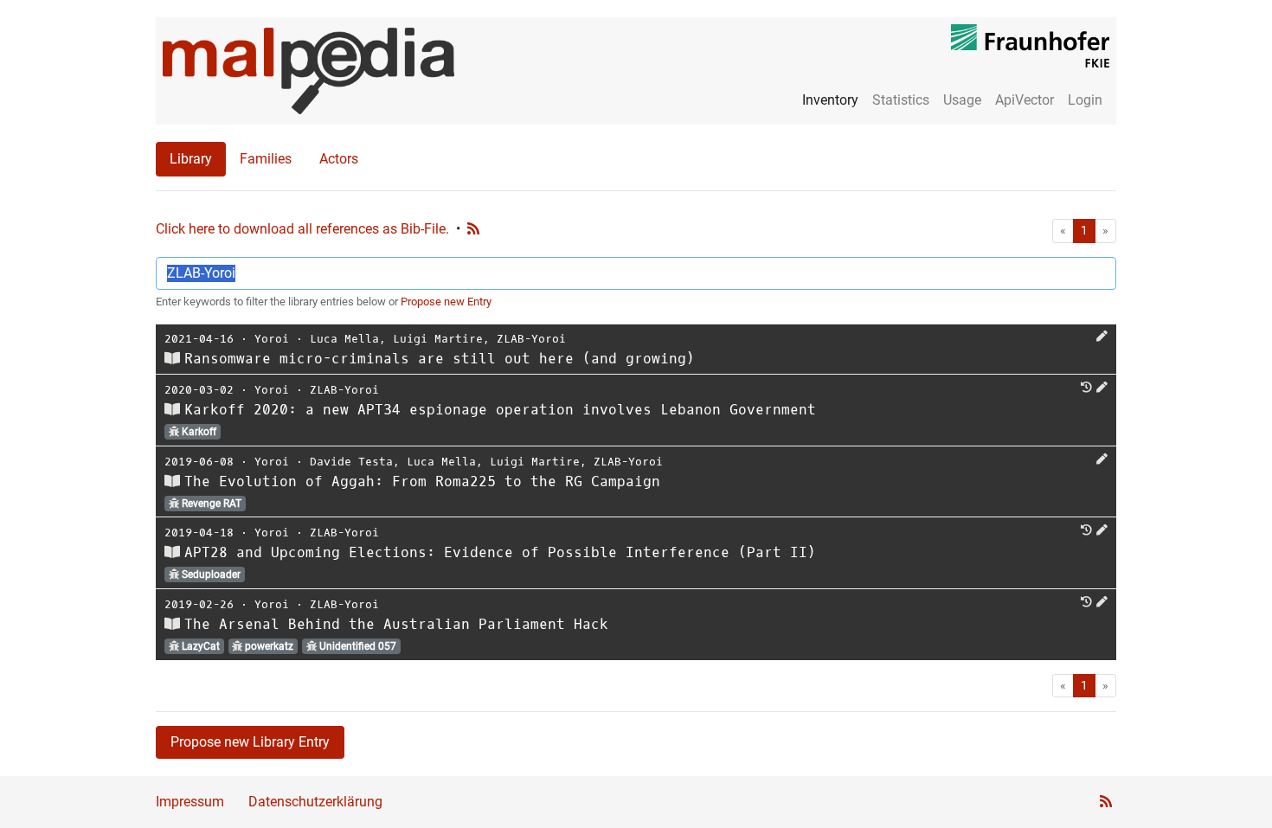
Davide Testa (351, 461)
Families (266, 159)
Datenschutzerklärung (315, 801)
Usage (962, 100)
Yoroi (271, 338)
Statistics (900, 100)
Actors (338, 159)
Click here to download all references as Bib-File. (302, 229)
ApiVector (1024, 100)
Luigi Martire (438, 338)
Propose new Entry (446, 301)
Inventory (830, 100)
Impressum (190, 801)
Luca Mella (344, 338)
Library (191, 159)
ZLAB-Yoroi (531, 338)
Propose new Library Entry (250, 742)
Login (1085, 100)
